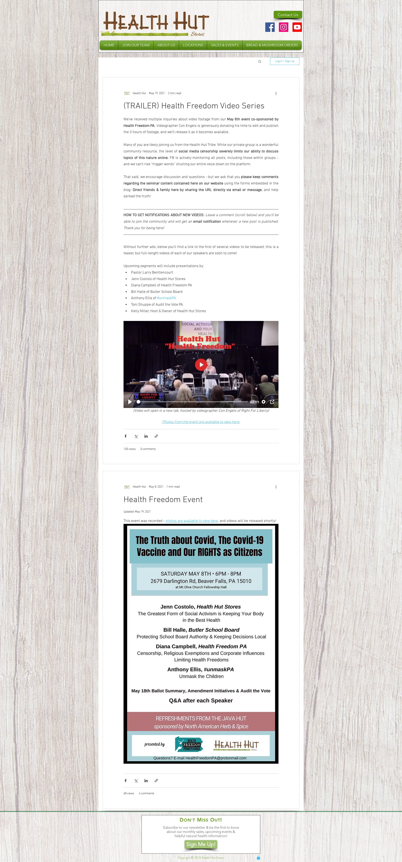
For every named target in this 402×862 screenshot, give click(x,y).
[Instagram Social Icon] (283, 27)
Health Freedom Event (163, 500)
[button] (166, 45)
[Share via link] (156, 436)
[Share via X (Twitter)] (136, 436)
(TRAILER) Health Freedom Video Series (194, 106)
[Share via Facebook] (126, 436)
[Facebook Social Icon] (270, 27)
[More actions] (275, 93)
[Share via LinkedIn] (146, 436)
